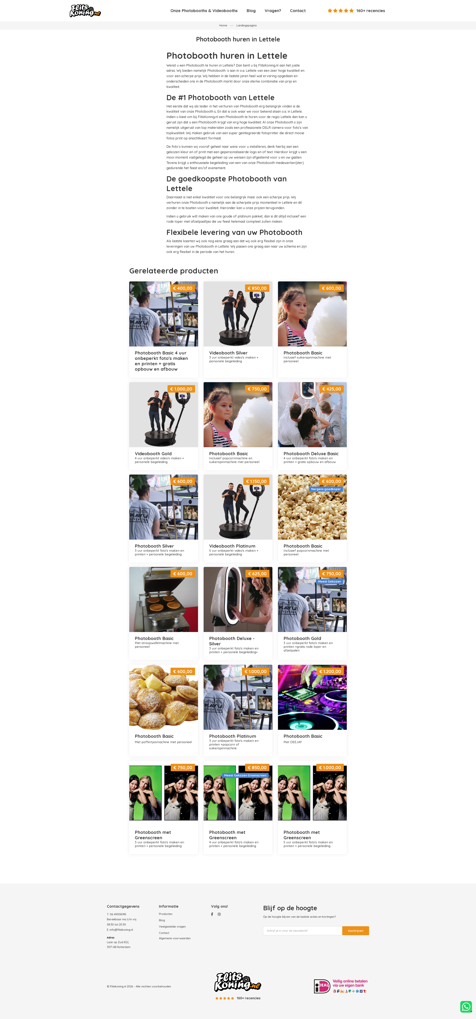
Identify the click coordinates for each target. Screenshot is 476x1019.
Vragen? (273, 10)
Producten (165, 914)
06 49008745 (118, 914)
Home (223, 25)
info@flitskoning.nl (121, 929)
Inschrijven (355, 931)
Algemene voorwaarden (175, 938)
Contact (298, 10)
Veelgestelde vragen (172, 926)
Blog (251, 10)
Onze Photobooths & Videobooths (204, 10)
